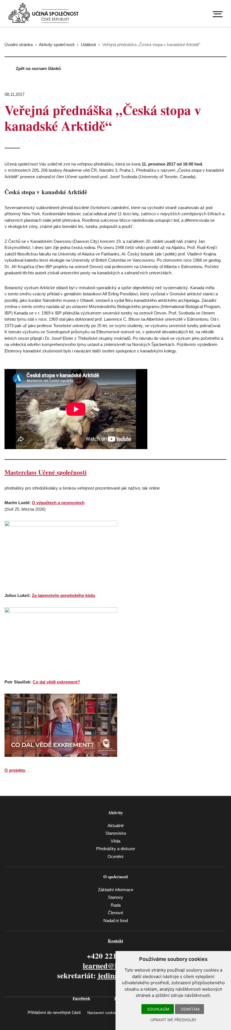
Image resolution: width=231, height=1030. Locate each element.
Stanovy (115, 897)
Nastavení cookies (102, 1013)
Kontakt (115, 941)
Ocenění (115, 856)
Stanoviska (115, 833)
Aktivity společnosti (56, 44)
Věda (115, 841)
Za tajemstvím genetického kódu (63, 595)
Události (88, 44)
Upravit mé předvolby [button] (173, 1019)
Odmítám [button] (190, 1009)
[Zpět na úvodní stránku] (43, 13)
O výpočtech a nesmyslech (58, 502)
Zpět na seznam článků (38, 68)
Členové (115, 912)
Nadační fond (115, 920)
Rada (116, 905)
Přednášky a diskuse (115, 848)
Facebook (81, 998)
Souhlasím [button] (158, 1009)
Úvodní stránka (19, 44)
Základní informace (115, 889)
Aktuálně (116, 825)
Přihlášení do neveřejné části (54, 1012)
